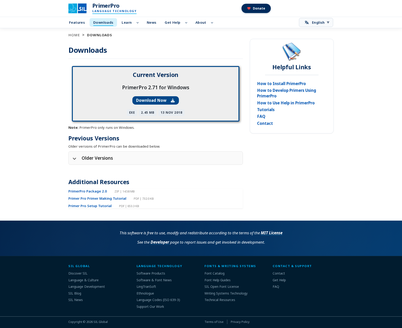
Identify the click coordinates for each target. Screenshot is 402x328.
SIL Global (101, 322)
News (152, 22)
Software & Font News (154, 280)
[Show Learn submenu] (138, 22)
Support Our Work (150, 306)
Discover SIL (77, 273)
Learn (127, 22)
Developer (160, 242)
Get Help (172, 22)
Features (77, 22)
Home (74, 35)
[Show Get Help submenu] (187, 22)
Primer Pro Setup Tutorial (90, 205)
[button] (256, 8)
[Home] (80, 8)
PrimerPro (106, 5)
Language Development (86, 286)
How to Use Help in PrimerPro (286, 103)
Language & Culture (83, 280)
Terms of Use (214, 322)
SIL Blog (74, 293)
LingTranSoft (146, 286)
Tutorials (266, 109)
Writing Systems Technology (226, 293)
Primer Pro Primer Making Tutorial (97, 198)
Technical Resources (219, 300)
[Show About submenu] (213, 22)
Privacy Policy (240, 322)
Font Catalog (214, 273)
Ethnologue (145, 293)
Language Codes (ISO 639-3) (158, 300)
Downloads (103, 22)
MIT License (271, 232)
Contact (265, 123)
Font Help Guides (217, 280)
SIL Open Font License (221, 286)
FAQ (261, 116)
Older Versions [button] (97, 158)
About (200, 22)
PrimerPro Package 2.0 (88, 191)
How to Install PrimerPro (281, 83)
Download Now (152, 100)
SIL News (75, 300)
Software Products (151, 273)
